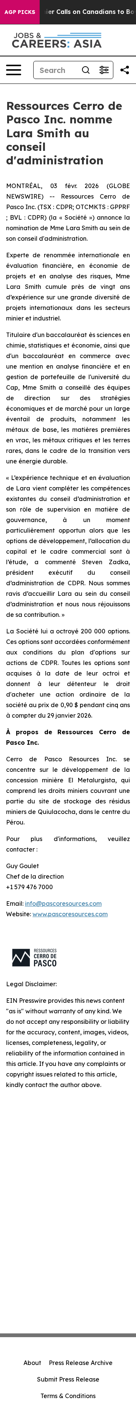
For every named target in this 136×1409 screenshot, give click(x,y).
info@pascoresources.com (63, 903)
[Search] (86, 70)
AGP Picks (20, 12)
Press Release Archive (81, 1362)
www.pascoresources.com (70, 914)
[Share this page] (124, 69)
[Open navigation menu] (13, 69)
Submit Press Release (68, 1379)
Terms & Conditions (68, 1396)
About (32, 1362)
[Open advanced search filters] (104, 70)
